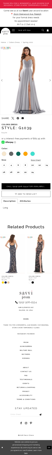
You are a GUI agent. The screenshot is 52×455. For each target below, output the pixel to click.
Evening (26, 358)
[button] (13, 30)
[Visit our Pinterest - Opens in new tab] (31, 423)
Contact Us (26, 371)
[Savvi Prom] (5, 32)
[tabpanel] (26, 80)
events (26, 383)
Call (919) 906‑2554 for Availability (27, 186)
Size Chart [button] (36, 160)
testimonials (26, 379)
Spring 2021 (28, 42)
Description (10, 201)
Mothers (26, 354)
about (26, 367)
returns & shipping (26, 387)
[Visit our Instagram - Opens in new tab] (26, 423)
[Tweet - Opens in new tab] (12, 118)
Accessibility (26, 395)
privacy (26, 391)
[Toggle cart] (47, 30)
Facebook (31, 334)
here (25, 453)
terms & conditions (26, 399)
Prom (26, 342)
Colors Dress (14, 42)
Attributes (25, 201)
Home (3, 42)
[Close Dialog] (2, 447)
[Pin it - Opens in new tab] (18, 118)
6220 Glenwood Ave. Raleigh (27, 14)
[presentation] (16, 254)
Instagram (21, 334)
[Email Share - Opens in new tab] (23, 118)
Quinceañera (26, 346)
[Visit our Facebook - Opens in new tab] (21, 423)
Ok (49, 447)
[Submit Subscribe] (37, 414)
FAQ (26, 375)
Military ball (26, 350)
